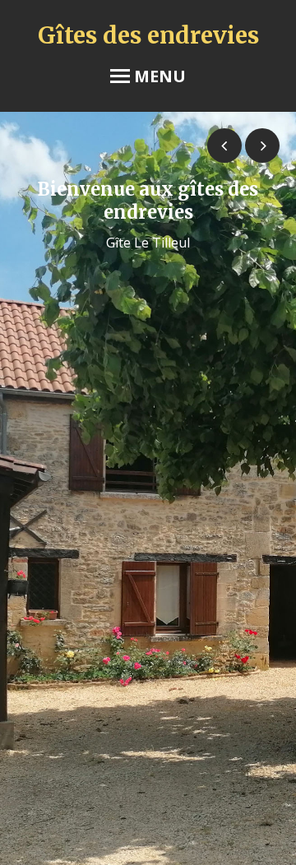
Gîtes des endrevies (148, 35)
